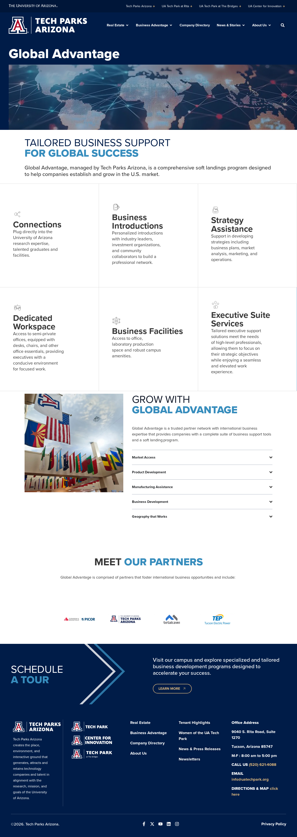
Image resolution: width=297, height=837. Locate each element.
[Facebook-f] (144, 824)
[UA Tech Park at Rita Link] (90, 726)
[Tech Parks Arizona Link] (37, 727)
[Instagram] (177, 824)
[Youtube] (160, 824)
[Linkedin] (169, 824)
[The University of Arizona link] (33, 5)
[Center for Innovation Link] (92, 740)
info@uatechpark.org (250, 779)
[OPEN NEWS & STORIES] (243, 25)
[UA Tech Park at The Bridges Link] (92, 753)
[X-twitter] (152, 824)
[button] (282, 25)
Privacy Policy (273, 824)
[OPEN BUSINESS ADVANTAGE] (171, 25)
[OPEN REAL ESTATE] (127, 25)
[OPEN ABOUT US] (269, 25)
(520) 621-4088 (262, 764)
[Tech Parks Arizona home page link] (48, 25)
